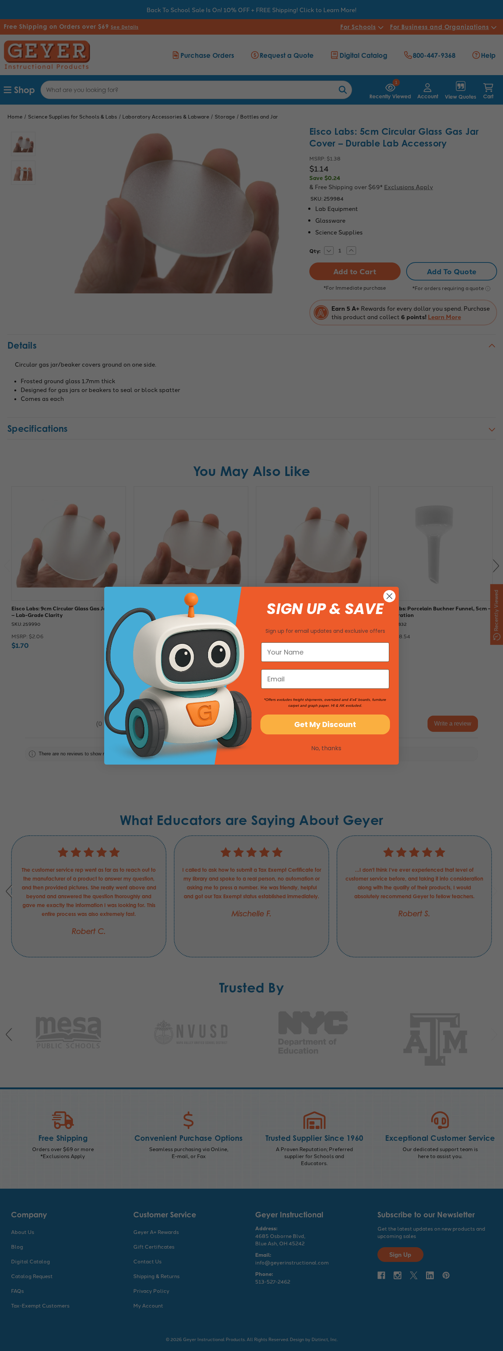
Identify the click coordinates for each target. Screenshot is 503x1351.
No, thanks (326, 748)
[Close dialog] (389, 596)
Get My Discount (325, 724)
